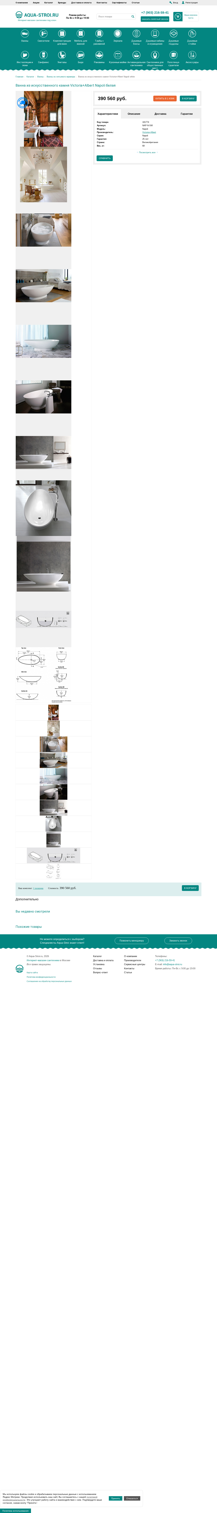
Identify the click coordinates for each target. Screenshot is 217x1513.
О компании (22, 2)
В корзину (188, 98)
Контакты (102, 2)
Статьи (135, 2)
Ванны (40, 76)
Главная (19, 76)
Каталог (48, 2)
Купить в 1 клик (165, 98)
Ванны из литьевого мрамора (61, 76)
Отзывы (97, 968)
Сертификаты (119, 2)
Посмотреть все (147, 152)
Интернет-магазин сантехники (43, 960)
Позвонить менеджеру (132, 940)
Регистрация (192, 2)
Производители (132, 960)
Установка (98, 964)
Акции (36, 2)
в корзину (190, 888)
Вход (175, 2)
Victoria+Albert (149, 132)
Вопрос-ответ (100, 972)
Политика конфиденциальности (41, 977)
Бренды (62, 2)
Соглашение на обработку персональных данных (49, 981)
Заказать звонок (178, 940)
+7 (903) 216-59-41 (155, 12)
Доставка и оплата (81, 2)
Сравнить (105, 158)
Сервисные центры (134, 964)
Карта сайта (32, 972)
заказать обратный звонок (155, 19)
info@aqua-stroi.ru (172, 964)
